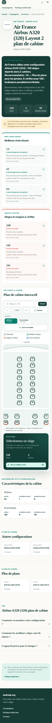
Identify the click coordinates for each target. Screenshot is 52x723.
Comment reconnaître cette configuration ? (23, 622)
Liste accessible (27, 327)
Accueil (4, 14)
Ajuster (40, 310)
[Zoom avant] (26, 310)
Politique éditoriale (23, 8)
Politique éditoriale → (12, 677)
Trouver (42, 304)
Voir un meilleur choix (27, 465)
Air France (25, 14)
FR (47, 2)
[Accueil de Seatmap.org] (4, 2)
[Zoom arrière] (7, 310)
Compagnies (7, 8)
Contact (6, 717)
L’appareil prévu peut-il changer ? (19, 646)
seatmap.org (9, 695)
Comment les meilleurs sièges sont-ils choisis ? (21, 635)
